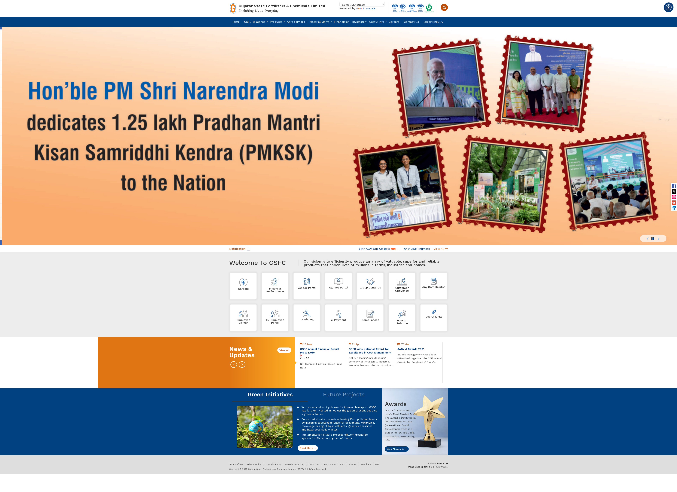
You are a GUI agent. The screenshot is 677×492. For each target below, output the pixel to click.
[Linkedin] (674, 208)
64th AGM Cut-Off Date (334, 248)
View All (439, 248)
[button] (647, 238)
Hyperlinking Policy (294, 464)
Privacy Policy (254, 464)
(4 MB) (401, 361)
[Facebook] (674, 186)
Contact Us (411, 21)
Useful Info (376, 21)
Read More (307, 448)
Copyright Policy (273, 464)
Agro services (296, 21)
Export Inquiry (433, 21)
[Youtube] (674, 202)
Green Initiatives (270, 394)
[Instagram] (674, 197)
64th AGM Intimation (378, 248)
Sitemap (353, 464)
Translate (369, 8)
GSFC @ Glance (254, 21)
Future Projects (344, 394)
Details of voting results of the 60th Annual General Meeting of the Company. (418, 353)
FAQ (377, 464)
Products (276, 21)
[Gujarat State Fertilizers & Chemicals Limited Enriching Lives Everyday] (233, 8)
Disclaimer (313, 464)
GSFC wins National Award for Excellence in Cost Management (321, 351)
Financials (341, 21)
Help (342, 464)
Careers (394, 21)
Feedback (366, 464)
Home (235, 21)
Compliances (330, 464)
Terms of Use (236, 464)
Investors (358, 21)
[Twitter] (674, 191)
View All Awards (396, 449)
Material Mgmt (319, 21)
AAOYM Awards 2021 (362, 349)
